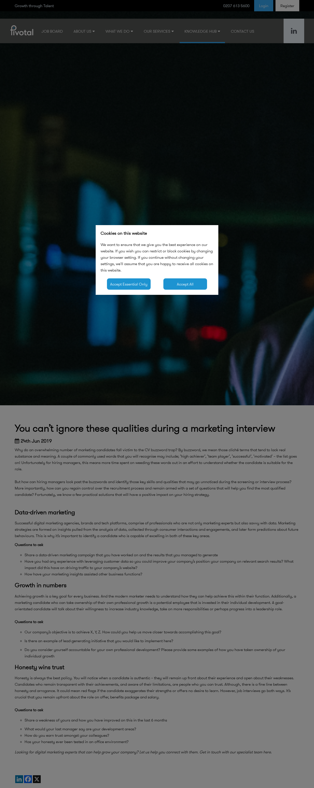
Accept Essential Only (128, 284)
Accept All (185, 284)
